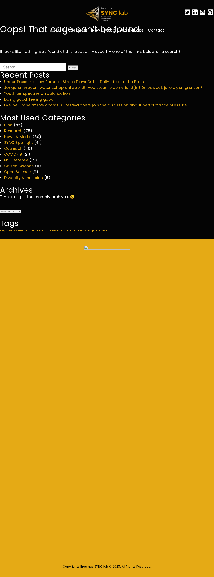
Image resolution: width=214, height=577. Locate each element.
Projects (80, 30)
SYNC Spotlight (18, 142)
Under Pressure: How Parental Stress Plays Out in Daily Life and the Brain (74, 81)
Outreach (13, 148)
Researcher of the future (64, 230)
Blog (111, 30)
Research (13, 130)
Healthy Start (26, 230)
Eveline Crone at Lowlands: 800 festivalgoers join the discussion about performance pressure (95, 105)
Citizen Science (19, 166)
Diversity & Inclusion (23, 177)
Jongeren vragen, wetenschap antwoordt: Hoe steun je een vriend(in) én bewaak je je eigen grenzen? (103, 87)
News (97, 30)
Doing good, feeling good (29, 99)
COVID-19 (13, 154)
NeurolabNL (42, 230)
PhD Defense (16, 160)
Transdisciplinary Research (96, 230)
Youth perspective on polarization (37, 93)
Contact (156, 30)
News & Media (17, 136)
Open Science (17, 171)
